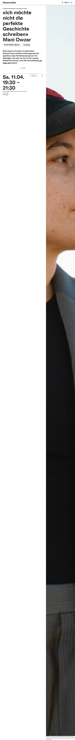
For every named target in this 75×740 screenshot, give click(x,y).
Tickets (33, 76)
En (68, 2)
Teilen (24, 68)
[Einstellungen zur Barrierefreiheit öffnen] (62, 2)
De (66, 2)
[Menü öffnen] (71, 2)
